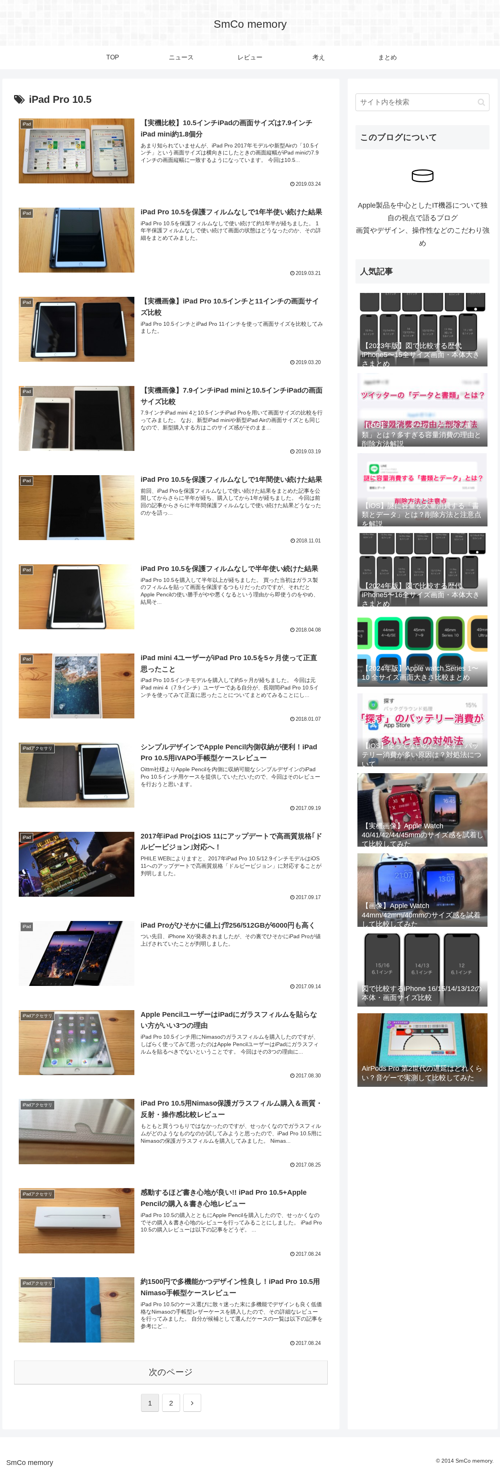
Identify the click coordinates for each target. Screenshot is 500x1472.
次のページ (171, 1372)
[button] (481, 102)
